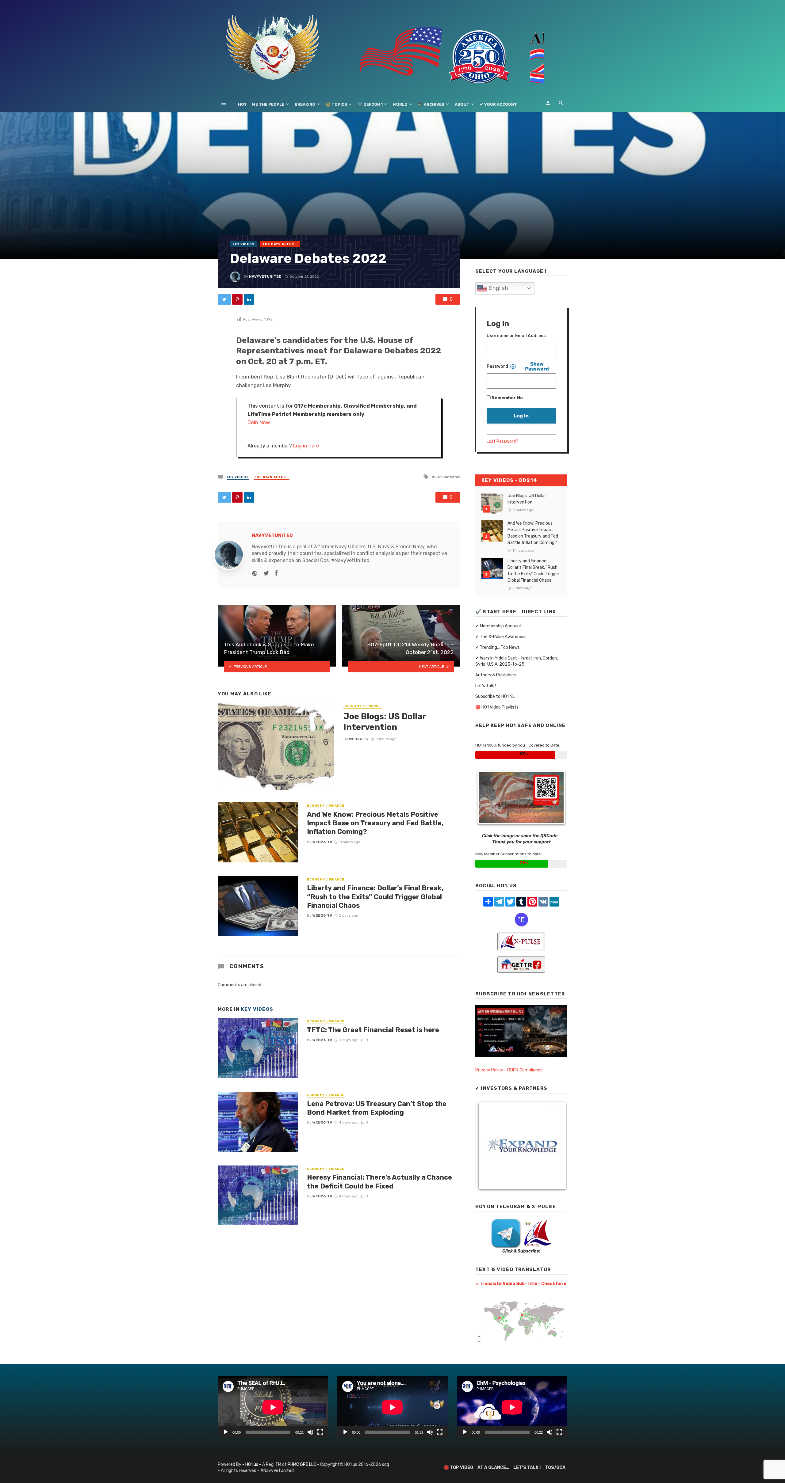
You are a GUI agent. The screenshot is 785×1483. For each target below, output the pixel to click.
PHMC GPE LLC (302, 1464)
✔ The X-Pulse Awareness (501, 636)
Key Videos (243, 244)
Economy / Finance (362, 706)
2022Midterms (447, 477)
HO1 (242, 104)
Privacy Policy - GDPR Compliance (509, 1070)
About (462, 104)
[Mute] (310, 1432)
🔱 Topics (336, 104)
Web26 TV (359, 739)
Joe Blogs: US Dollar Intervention (384, 721)
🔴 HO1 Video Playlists (497, 707)
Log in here (306, 446)
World (400, 104)
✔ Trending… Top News (497, 647)
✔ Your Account (498, 104)
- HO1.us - (252, 1464)
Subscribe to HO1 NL (495, 696)
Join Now (258, 422)
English (497, 288)
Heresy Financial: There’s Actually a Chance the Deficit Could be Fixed (379, 1181)
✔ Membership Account (498, 626)
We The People (268, 104)
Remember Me (507, 398)
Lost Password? (502, 441)
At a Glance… (493, 1467)
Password (497, 366)
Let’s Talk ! (485, 685)
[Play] (226, 1432)
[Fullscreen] (320, 1432)
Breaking (305, 104)
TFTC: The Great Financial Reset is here (373, 1030)
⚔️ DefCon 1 (370, 104)
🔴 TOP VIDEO (458, 1467)
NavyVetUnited (265, 276)
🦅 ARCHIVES (431, 104)
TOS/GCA (555, 1467)
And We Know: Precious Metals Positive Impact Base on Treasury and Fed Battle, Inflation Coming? (375, 823)
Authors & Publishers (495, 675)
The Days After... (280, 244)
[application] (273, 1407)
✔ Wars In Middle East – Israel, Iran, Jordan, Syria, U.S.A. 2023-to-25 (516, 661)
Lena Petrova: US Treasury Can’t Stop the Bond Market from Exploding (376, 1108)
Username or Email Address (516, 335)
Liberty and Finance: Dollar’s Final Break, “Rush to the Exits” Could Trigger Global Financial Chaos (375, 896)
